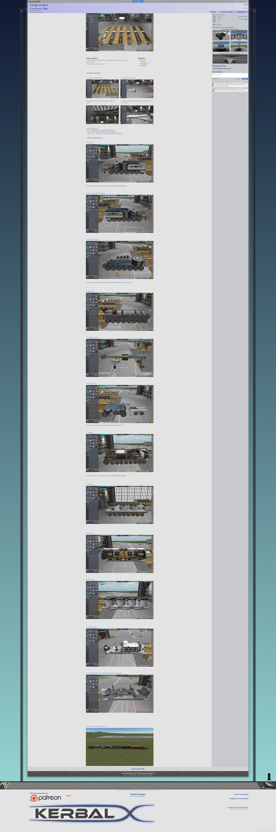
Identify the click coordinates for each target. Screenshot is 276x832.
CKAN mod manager (242, 807)
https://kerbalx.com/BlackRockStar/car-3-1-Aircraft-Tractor (116, 282)
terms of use (134, 796)
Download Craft (219, 66)
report (244, 82)
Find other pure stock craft (222, 68)
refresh (238, 78)
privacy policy (141, 796)
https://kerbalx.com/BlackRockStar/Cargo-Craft (105, 131)
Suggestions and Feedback (239, 798)
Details (213, 12)
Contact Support (138, 794)
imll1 (213, 82)
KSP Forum (240, 809)
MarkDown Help (215, 78)
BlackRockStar (37, 9)
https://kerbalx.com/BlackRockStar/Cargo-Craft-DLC (109, 133)
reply (247, 82)
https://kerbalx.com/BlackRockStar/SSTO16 (102, 130)
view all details (218, 24)
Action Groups (227, 12)
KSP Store (246, 809)
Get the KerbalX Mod (241, 794)
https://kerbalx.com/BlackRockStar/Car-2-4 (113, 425)
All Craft (231, 27)
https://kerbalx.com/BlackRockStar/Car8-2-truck (114, 186)
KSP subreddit (233, 809)
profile (227, 27)
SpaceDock (231, 807)
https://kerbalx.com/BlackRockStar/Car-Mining (114, 475)
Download (241, 12)
